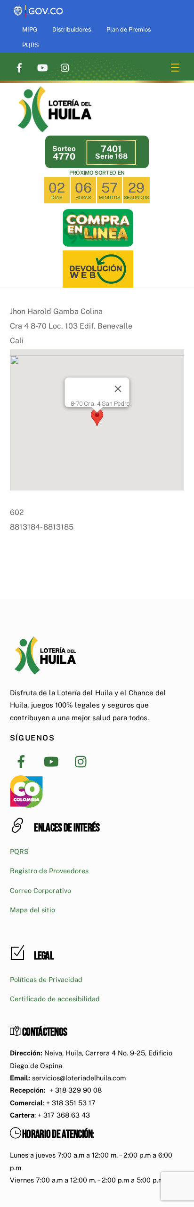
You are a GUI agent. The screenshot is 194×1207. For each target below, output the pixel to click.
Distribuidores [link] (71, 29)
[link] (38, 5)
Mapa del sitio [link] (32, 910)
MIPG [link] (29, 29)
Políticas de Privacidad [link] (46, 979)
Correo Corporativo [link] (40, 890)
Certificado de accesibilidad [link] (55, 999)
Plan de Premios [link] (128, 29)
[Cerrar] (117, 389)
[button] (97, 417)
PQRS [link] (30, 44)
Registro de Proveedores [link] (49, 871)
